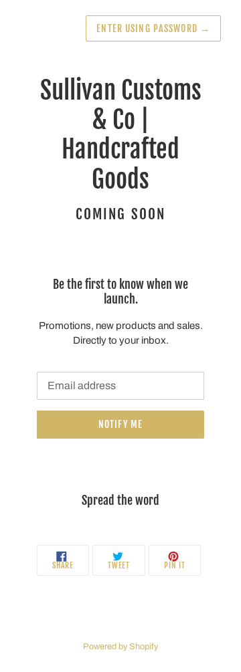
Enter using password (153, 28)
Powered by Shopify (120, 646)
